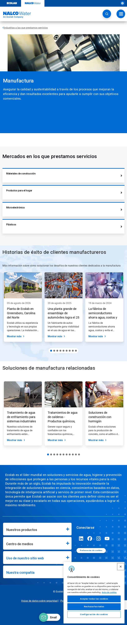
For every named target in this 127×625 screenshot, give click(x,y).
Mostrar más (14, 336)
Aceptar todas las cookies (94, 599)
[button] (107, 14)
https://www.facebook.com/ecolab (90, 538)
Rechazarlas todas (94, 606)
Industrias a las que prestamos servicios (26, 27)
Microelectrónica (15, 207)
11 (79, 454)
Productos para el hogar (19, 190)
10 (76, 454)
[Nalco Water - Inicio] (15, 15)
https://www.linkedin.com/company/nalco (81, 538)
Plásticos (11, 224)
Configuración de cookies (94, 614)
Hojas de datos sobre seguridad (39, 600)
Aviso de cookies (109, 592)
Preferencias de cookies (91, 550)
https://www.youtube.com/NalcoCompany (107, 538)
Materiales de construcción (20, 173)
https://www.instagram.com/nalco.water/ (98, 538)
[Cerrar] (120, 566)
